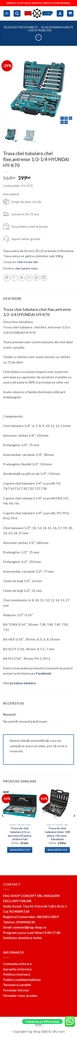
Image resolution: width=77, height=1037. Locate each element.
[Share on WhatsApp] (6, 277)
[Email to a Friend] (29, 277)
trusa (34, 268)
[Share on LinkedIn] (43, 277)
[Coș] (70, 13)
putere (25, 268)
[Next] (67, 90)
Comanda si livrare (17, 964)
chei (17, 268)
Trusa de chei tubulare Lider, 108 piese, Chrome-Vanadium (57, 834)
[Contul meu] (60, 13)
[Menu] (6, 13)
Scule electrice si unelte (21, 27)
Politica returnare (16, 974)
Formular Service (16, 990)
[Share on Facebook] (14, 277)
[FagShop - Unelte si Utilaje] (38, 13)
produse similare (23, 683)
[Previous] (9, 90)
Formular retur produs (20, 995)
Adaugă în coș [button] (19, 849)
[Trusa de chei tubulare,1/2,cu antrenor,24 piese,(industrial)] (20, 804)
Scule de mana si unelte (57, 27)
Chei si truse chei (40, 30)
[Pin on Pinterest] (36, 277)
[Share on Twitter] (21, 277)
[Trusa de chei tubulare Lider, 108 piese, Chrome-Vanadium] (57, 804)
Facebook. (44, 673)
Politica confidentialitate (22, 980)
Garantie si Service (17, 969)
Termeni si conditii (17, 985)
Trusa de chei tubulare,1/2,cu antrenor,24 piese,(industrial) (20, 834)
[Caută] (17, 13)
